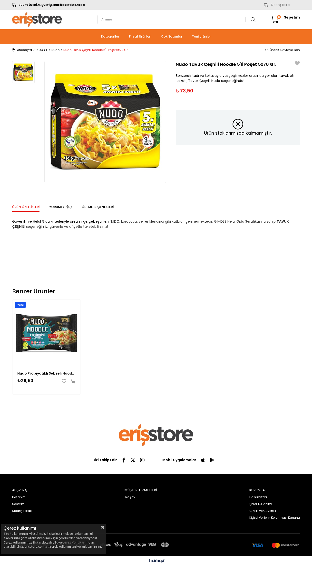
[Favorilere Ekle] (297, 64)
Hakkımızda (258, 497)
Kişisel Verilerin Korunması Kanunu (274, 517)
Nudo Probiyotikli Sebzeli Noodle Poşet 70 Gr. (46, 373)
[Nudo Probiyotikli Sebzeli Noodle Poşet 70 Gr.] (46, 333)
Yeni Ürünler (201, 36)
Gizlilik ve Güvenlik (262, 511)
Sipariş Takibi (280, 5)
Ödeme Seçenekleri (98, 207)
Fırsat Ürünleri (140, 36)
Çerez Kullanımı (260, 504)
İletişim (130, 497)
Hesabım (19, 497)
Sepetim (18, 504)
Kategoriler (110, 36)
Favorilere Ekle (65, 381)
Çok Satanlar (171, 36)
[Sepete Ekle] (71, 381)
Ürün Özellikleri (25, 207)
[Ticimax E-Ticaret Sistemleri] (156, 561)
